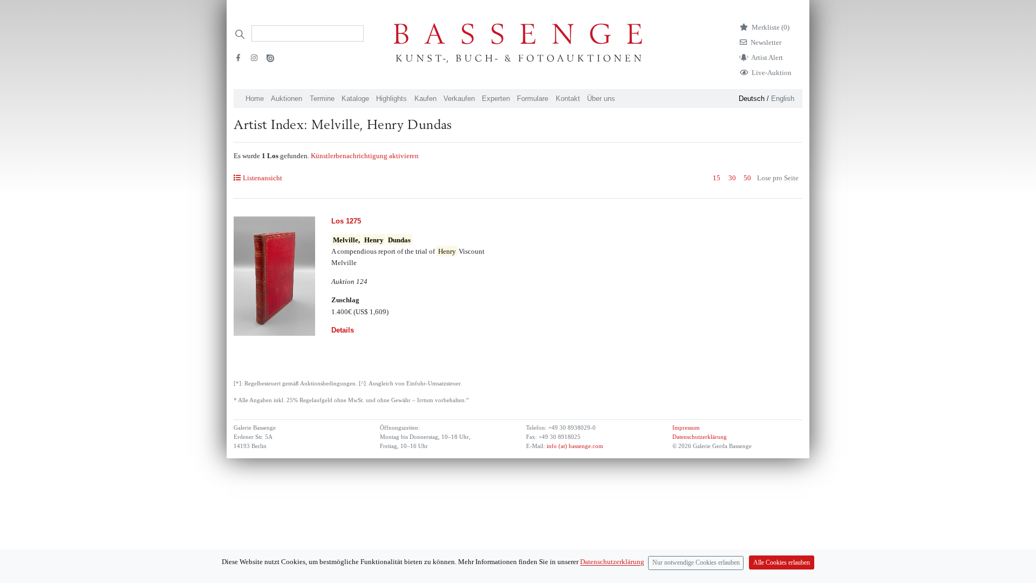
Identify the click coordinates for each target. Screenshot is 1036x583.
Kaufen (425, 98)
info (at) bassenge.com (574, 446)
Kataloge (355, 98)
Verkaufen (459, 98)
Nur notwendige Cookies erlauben (696, 562)
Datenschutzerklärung (699, 437)
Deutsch (752, 98)
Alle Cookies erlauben (781, 562)
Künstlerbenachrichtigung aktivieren (365, 156)
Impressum (686, 428)
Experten (496, 98)
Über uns (601, 98)
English (782, 98)
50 (747, 178)
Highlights (391, 98)
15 (716, 178)
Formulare (532, 98)
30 (732, 178)
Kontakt (568, 98)
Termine (322, 98)
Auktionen (286, 98)
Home (255, 98)
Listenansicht (262, 178)
